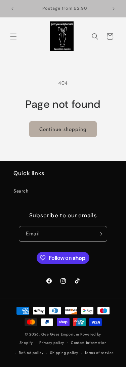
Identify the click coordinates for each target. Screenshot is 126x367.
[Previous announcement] (12, 8)
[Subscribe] (99, 234)
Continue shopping (63, 129)
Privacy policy (51, 342)
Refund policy (31, 352)
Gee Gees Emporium (60, 334)
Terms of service (99, 352)
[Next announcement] (113, 8)
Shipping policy (64, 352)
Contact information (89, 342)
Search (21, 191)
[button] (13, 36)
